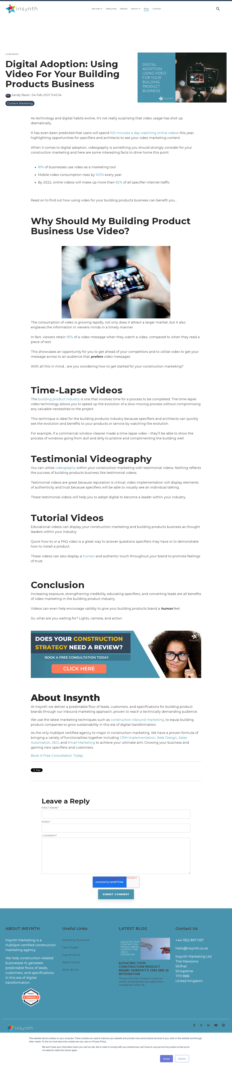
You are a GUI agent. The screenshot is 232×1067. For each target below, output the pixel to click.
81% (41, 167)
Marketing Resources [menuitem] (75, 940)
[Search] (218, 9)
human (89, 556)
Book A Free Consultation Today (57, 756)
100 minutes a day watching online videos (144, 133)
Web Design (167, 738)
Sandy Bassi (20, 95)
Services (96, 8)
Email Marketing (81, 743)
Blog (146, 8)
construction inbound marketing (137, 720)
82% (119, 182)
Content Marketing (20, 103)
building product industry (59, 399)
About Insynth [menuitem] (71, 962)
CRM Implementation (137, 738)
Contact (156, 8)
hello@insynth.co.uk (191, 948)
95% (70, 337)
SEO (55, 743)
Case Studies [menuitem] (70, 947)
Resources (111, 8)
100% (100, 175)
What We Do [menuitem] (70, 969)
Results (123, 8)
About (134, 8)
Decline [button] (182, 1058)
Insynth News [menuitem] (71, 955)
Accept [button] (166, 1058)
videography (65, 468)
